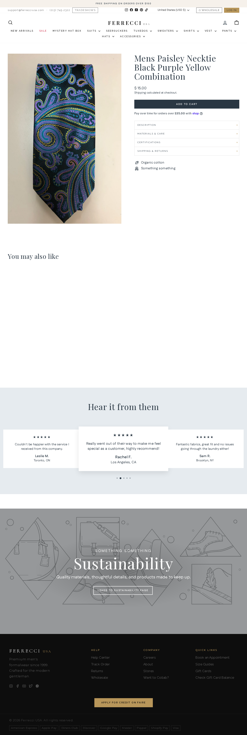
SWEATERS (166, 31)
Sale (43, 31)
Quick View (35, 347)
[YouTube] (24, 686)
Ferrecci (30, 650)
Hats (106, 36)
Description (146, 125)
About (148, 664)
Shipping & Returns (152, 151)
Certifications (149, 142)
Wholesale (211, 10)
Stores (148, 671)
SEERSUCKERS (117, 31)
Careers (149, 657)
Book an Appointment (212, 657)
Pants (227, 31)
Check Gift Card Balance (214, 677)
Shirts (190, 31)
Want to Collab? (156, 677)
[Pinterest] (37, 686)
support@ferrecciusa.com (26, 10)
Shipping (140, 93)
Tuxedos (141, 31)
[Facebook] (17, 686)
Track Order (100, 664)
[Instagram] (11, 686)
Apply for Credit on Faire (123, 702)
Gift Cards (203, 671)
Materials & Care (151, 133)
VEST (209, 31)
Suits (92, 31)
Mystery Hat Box (67, 31)
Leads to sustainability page (123, 590)
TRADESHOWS (85, 10)
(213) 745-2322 (60, 10)
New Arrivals (22, 31)
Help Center (100, 657)
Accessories (131, 36)
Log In (232, 10)
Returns (97, 671)
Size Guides (204, 664)
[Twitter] (30, 686)
